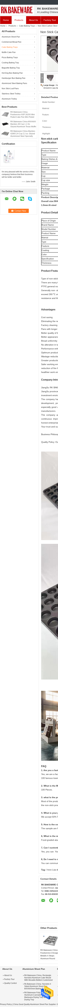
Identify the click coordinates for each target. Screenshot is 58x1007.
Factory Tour (9, 979)
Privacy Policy (6, 1004)
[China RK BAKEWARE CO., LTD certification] (9, 156)
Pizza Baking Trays (10, 57)
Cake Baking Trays (27, 26)
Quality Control (10, 983)
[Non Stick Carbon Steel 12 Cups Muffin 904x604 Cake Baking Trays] (50, 78)
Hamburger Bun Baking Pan (13, 78)
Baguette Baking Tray (11, 68)
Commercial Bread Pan (11, 42)
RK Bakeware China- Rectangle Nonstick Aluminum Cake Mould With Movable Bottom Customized (38, 977)
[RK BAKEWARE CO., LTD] (17, 10)
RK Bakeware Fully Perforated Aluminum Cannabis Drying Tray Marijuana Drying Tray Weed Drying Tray (38, 996)
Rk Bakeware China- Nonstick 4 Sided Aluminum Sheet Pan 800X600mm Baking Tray (37, 986)
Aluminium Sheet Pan (11, 37)
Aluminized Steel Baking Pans (14, 83)
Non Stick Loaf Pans (10, 88)
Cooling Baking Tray (10, 63)
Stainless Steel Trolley (11, 94)
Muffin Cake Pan (9, 52)
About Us (33, 20)
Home (6, 20)
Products (19, 20)
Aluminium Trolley (9, 99)
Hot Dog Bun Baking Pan (12, 73)
